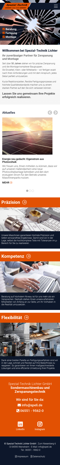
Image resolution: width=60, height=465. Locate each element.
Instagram (40, 429)
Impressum (22, 456)
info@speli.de (31, 405)
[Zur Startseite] (16, 6)
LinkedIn (20, 429)
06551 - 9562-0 (31, 411)
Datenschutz (39, 456)
